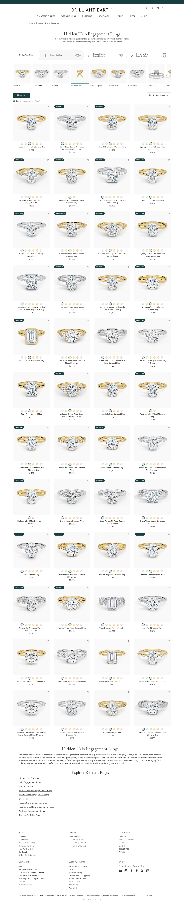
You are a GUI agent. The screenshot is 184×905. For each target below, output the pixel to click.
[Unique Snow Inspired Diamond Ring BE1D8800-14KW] (112, 604)
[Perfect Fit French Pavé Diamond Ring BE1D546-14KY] (72, 443)
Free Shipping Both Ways (78, 843)
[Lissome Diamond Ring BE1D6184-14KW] (72, 497)
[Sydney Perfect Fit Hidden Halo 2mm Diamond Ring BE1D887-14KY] (152, 229)
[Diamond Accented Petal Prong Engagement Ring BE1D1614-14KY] (112, 443)
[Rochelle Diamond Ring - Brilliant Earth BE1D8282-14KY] (112, 708)
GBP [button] (95, 899)
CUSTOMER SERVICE (77, 862)
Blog (20, 866)
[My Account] (152, 8)
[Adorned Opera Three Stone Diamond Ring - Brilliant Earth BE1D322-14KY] (72, 390)
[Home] (92, 9)
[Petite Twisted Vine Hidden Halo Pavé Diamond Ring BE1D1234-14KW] (112, 336)
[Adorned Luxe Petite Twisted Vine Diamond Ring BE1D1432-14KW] (152, 708)
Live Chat (122, 837)
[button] (167, 74)
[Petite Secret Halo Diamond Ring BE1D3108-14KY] (112, 657)
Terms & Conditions (47, 896)
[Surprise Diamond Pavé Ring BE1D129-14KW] (31, 229)
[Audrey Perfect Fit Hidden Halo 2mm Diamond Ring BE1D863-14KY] (31, 443)
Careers (22, 882)
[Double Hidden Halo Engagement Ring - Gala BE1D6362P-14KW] (31, 550)
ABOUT (144, 16)
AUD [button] (84, 899)
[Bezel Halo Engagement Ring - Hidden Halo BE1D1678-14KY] (31, 336)
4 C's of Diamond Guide (28, 869)
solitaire (107, 761)
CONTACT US (124, 832)
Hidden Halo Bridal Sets (29, 779)
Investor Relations (26, 885)
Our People (23, 852)
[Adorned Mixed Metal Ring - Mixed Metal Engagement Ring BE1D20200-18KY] (152, 390)
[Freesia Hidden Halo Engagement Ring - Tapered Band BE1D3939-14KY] (31, 122)
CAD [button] (89, 899)
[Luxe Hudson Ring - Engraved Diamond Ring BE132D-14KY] (112, 550)
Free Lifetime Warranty (78, 846)
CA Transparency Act (128, 896)
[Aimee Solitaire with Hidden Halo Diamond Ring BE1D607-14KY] (152, 657)
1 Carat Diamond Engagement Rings (35, 791)
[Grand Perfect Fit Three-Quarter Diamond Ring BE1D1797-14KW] (112, 497)
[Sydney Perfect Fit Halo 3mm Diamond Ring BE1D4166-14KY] (152, 283)
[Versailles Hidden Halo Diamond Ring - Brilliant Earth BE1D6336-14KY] (31, 176)
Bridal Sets (23, 799)
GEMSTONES (104, 16)
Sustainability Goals (26, 846)
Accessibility (73, 885)
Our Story (22, 837)
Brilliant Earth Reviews (27, 855)
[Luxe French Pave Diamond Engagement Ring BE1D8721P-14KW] (72, 657)
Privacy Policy (62, 896)
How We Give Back (26, 849)
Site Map (149, 896)
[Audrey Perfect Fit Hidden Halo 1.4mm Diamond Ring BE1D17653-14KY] (112, 283)
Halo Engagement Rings (30, 783)
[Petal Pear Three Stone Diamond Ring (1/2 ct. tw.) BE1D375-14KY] (72, 336)
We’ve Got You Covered (78, 866)
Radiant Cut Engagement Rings (33, 803)
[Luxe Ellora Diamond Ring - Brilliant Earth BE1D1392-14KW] (152, 497)
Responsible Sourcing (27, 843)
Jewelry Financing (75, 873)
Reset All (39, 101)
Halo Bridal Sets (26, 787)
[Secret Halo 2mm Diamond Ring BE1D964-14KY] (112, 390)
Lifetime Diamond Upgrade (79, 876)
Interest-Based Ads (76, 896)
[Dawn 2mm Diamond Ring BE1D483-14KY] (31, 390)
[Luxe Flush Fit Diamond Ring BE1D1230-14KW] (152, 443)
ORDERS (72, 832)
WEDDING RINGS (68, 16)
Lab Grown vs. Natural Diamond (31, 873)
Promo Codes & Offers (77, 879)
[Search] (146, 8)
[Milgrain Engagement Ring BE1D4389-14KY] (72, 229)
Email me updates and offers (133, 866)
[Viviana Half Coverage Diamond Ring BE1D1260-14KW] (72, 283)
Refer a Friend (74, 882)
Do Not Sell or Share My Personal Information (102, 896)
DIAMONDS (87, 16)
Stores (121, 843)
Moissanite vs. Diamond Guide (30, 876)
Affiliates (122, 852)
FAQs (71, 869)
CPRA (140, 896)
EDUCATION (24, 862)
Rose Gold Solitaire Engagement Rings (36, 807)
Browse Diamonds (99, 56)
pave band (128, 761)
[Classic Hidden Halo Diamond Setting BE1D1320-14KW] (152, 336)
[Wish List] (158, 8)
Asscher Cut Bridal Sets (29, 815)
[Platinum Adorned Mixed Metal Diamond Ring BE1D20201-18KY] (72, 176)
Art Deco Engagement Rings (32, 811)
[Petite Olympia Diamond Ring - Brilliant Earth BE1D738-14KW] (31, 604)
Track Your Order (75, 837)
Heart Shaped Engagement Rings (34, 795)
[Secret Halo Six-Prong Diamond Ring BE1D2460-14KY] (31, 657)
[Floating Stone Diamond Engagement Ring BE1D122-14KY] (72, 604)
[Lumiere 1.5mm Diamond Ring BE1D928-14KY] (152, 550)
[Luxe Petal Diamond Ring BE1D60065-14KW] (152, 604)
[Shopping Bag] (163, 8)
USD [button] (100, 899)
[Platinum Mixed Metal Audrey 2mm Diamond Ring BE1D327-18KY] (31, 497)
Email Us (122, 846)
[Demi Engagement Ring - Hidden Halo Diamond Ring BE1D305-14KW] (72, 122)
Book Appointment (126, 840)
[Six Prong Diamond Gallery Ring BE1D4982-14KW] (31, 708)
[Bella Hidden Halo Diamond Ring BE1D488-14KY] (72, 550)
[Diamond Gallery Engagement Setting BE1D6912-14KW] (72, 708)
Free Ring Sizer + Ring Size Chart (31, 879)
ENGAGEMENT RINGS (46, 16)
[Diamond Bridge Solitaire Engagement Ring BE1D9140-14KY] (152, 176)
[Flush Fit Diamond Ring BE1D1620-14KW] (31, 283)
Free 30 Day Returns (76, 840)
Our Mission (23, 840)
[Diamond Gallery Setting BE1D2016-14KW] (112, 176)
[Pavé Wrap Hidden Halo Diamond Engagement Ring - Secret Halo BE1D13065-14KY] (112, 122)
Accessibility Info (75, 888)
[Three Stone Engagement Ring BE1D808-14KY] (112, 229)
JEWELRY (120, 16)
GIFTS (132, 16)
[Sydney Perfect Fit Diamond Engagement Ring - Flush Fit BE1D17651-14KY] (152, 122)
